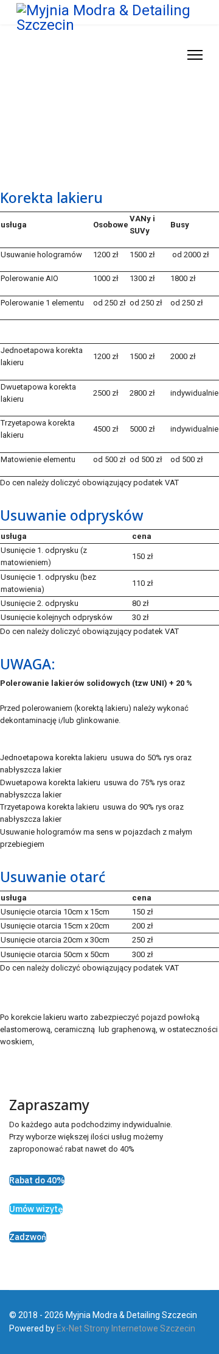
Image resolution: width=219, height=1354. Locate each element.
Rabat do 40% (36, 1180)
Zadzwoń (27, 1236)
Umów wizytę (36, 1208)
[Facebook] (160, 54)
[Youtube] (172, 54)
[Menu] (195, 55)
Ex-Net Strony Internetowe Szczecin (126, 1328)
